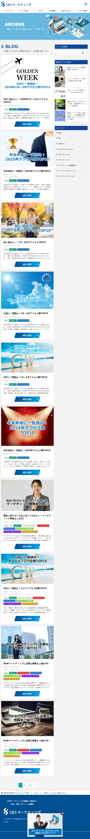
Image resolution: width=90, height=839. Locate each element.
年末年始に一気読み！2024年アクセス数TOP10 (27, 450)
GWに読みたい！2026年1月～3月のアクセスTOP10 (26, 100)
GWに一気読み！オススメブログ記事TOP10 (25, 588)
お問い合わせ (66, 11)
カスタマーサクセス (29, 525)
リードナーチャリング (30, 531)
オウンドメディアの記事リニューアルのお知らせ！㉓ (76, 91)
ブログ (40, 11)
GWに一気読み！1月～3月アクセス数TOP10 (25, 377)
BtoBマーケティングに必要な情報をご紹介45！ (27, 663)
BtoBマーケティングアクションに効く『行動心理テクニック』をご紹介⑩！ (76, 104)
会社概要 (52, 11)
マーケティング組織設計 (25, 529)
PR (11, 525)
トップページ (8, 11)
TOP (16, 793)
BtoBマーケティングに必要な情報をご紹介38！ (27, 740)
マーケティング (23, 109)
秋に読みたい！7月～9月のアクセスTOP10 (25, 242)
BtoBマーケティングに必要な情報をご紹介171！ (76, 68)
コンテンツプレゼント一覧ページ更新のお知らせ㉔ (76, 80)
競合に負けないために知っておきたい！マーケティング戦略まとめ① (27, 517)
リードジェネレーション (12, 531)
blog (6, 109)
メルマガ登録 (82, 11)
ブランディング (43, 525)
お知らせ (13, 109)
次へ (31, 785)
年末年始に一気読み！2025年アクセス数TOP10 (27, 171)
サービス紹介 (24, 11)
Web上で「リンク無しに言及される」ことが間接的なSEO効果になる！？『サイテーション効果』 (76, 116)
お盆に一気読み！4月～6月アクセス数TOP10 (26, 313)
